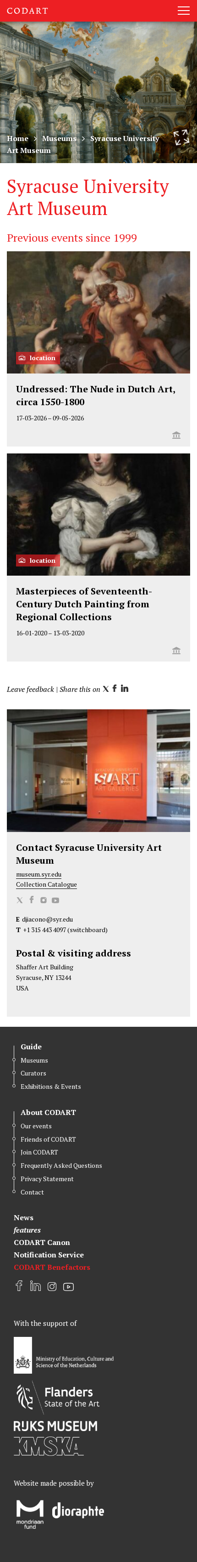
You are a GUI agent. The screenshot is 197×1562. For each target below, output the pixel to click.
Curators (33, 1073)
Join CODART (39, 1152)
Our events (36, 1125)
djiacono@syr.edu (47, 919)
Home (17, 138)
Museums (59, 138)
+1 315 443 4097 (44, 929)
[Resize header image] (181, 137)
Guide (31, 1046)
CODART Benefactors (52, 1267)
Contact (32, 1192)
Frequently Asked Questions (61, 1165)
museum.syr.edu (38, 874)
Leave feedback (30, 689)
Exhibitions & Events (51, 1086)
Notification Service (49, 1255)
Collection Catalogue (46, 884)
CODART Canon (42, 1242)
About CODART (48, 1112)
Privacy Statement (47, 1178)
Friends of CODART (48, 1139)
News (23, 1217)
